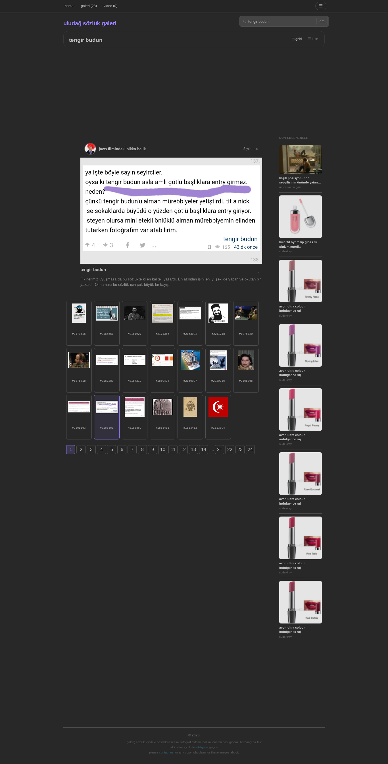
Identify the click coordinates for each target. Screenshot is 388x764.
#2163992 (190, 333)
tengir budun (86, 40)
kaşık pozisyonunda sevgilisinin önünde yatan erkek (298, 180)
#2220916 (218, 380)
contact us (166, 752)
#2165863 (79, 427)
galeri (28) (89, 6)
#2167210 (134, 380)
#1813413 (162, 427)
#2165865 (246, 380)
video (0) (110, 6)
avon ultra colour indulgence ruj (292, 308)
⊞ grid (297, 39)
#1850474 (162, 380)
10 (162, 449)
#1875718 (79, 380)
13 (193, 449)
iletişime (202, 747)
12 (183, 449)
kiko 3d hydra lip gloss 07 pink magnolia (298, 244)
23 (240, 449)
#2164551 (107, 333)
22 (229, 449)
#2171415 (79, 333)
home (69, 6)
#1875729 (246, 333)
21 (219, 449)
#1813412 (190, 427)
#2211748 (218, 333)
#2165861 (107, 427)
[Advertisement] (194, 90)
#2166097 (190, 380)
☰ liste (313, 39)
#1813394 (218, 427)
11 (173, 449)
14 (203, 449)
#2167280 (107, 380)
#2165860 (134, 427)
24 (250, 449)
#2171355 (162, 333)
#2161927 (134, 333)
